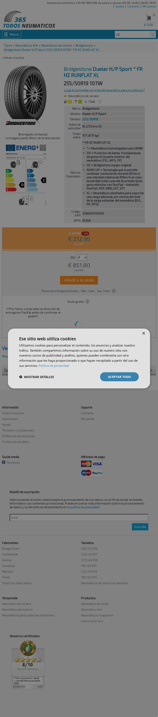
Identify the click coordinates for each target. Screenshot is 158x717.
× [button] (143, 333)
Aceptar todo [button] (119, 377)
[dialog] (79, 358)
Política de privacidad (54, 365)
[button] (36, 377)
